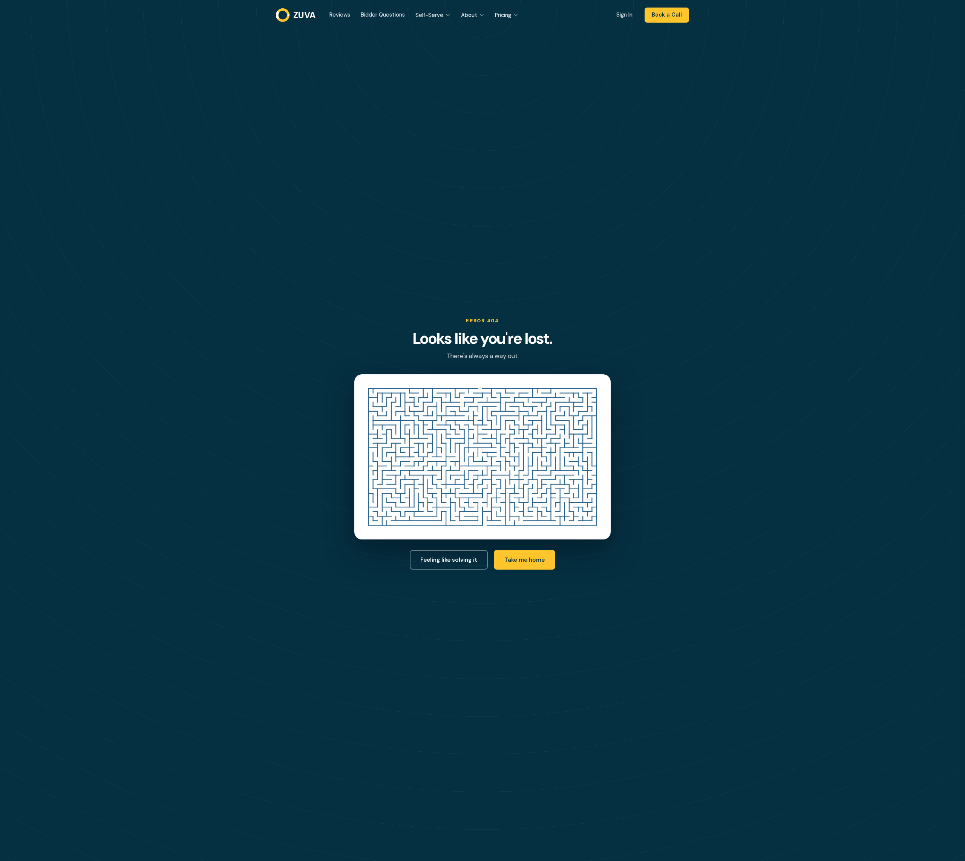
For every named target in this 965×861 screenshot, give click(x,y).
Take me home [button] (524, 560)
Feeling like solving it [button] (448, 560)
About (469, 15)
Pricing (503, 15)
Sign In (624, 14)
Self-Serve (429, 15)
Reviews (339, 14)
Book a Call (667, 14)
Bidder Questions (383, 14)
